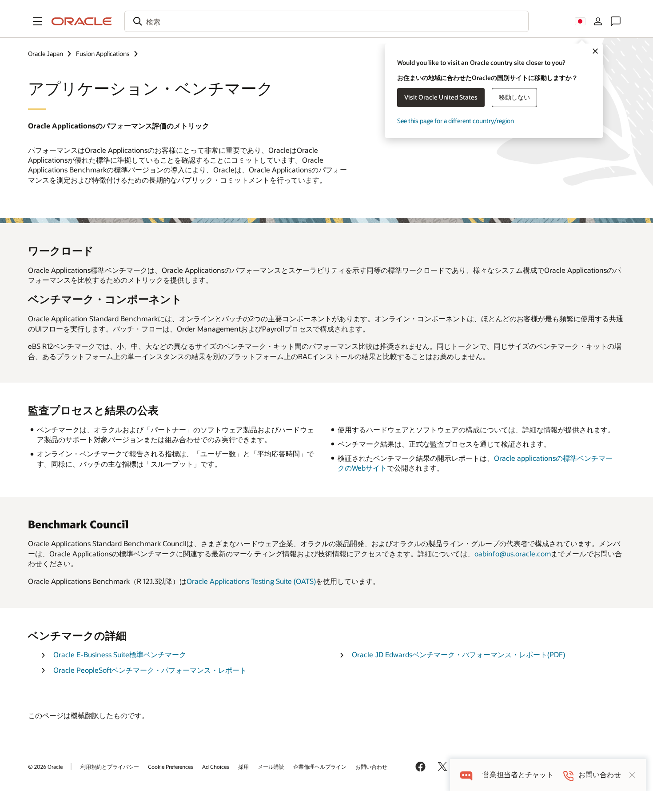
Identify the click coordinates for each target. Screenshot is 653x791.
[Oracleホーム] (82, 21)
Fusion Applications (103, 53)
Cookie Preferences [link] (170, 766)
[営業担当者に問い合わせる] (615, 21)
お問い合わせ (371, 766)
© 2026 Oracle (45, 766)
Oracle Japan (45, 53)
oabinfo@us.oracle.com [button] (512, 553)
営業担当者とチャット (517, 775)
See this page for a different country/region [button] (455, 120)
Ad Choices (215, 766)
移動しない (514, 97)
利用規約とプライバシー (109, 766)
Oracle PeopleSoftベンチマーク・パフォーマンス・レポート (150, 670)
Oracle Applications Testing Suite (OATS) (251, 581)
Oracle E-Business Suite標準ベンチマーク (119, 654)
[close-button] (632, 775)
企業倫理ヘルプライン (319, 766)
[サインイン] (598, 21)
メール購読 (271, 766)
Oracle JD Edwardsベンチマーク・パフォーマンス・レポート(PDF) (458, 654)
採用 (243, 766)
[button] (37, 21)
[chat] (466, 775)
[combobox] (326, 21)
